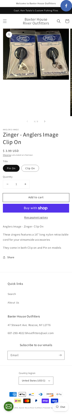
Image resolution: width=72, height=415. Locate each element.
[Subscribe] (60, 355)
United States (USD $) (33, 380)
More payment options (36, 217)
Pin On (11, 168)
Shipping (7, 155)
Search (12, 294)
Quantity (7, 176)
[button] (5, 21)
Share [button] (10, 257)
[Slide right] (44, 121)
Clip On (30, 168)
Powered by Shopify (51, 408)
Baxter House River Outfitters (31, 408)
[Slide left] (27, 121)
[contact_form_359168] (8, 406)
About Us (13, 302)
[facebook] (66, 5)
